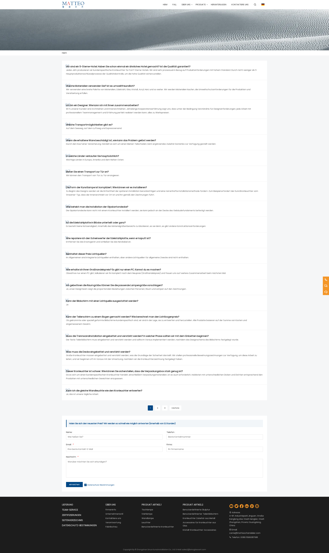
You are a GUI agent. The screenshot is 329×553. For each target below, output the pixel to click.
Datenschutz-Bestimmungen (100, 485)
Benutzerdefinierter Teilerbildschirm (200, 513)
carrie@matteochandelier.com (244, 533)
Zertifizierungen (71, 515)
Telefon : (171, 432)
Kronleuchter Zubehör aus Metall (199, 518)
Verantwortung (113, 522)
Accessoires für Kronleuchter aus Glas (199, 524)
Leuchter (146, 522)
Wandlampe (148, 518)
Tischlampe (147, 509)
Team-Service (70, 509)
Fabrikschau (111, 526)
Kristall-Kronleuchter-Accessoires (199, 529)
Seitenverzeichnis (72, 520)
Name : (69, 432)
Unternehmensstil (114, 513)
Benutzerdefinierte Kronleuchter (158, 526)
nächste (175, 408)
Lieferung (67, 504)
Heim (64, 52)
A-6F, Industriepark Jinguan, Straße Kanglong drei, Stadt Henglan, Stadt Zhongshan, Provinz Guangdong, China (246, 520)
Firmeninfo (111, 509)
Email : (70, 445)
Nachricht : (72, 457)
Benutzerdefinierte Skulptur (196, 509)
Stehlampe (147, 513)
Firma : (170, 445)
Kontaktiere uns (113, 518)
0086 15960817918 (249, 537)
